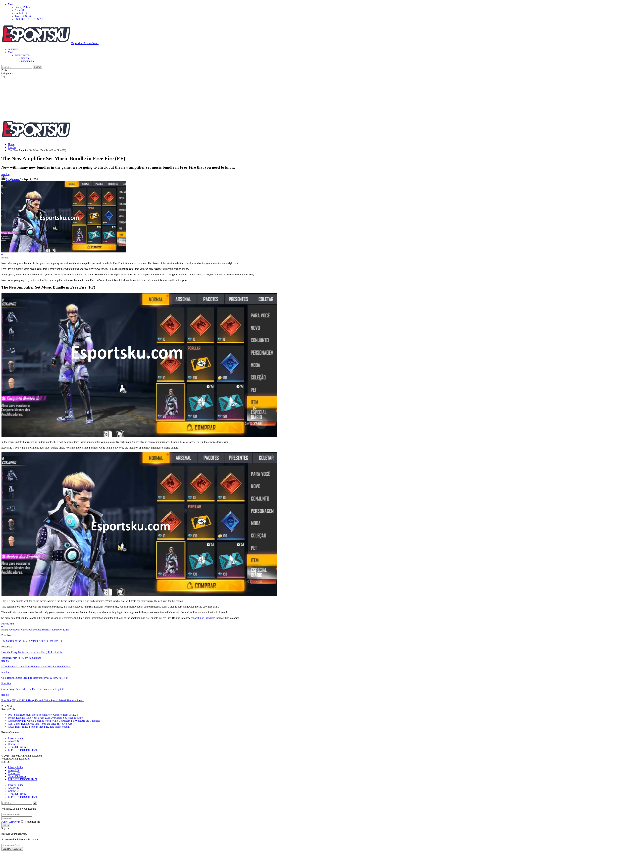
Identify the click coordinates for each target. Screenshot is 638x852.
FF (2, 623)
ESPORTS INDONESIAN (29, 19)
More (11, 4)
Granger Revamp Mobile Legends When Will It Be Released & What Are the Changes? (54, 720)
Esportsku (24, 758)
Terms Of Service (24, 16)
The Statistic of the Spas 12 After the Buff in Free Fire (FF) (32, 640)
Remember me (32, 821)
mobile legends (22, 55)
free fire (25, 58)
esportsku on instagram (203, 618)
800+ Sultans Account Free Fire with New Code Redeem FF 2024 (43, 714)
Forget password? (10, 821)
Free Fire (9, 623)
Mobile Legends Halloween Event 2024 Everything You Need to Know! (46, 717)
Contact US (21, 13)
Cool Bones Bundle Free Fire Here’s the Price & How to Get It (41, 723)
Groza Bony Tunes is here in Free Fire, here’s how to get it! (39, 726)
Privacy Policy (22, 7)
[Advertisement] (319, 93)
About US (20, 10)
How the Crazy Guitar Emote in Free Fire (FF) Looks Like (32, 652)
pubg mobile (27, 61)
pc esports (13, 49)
